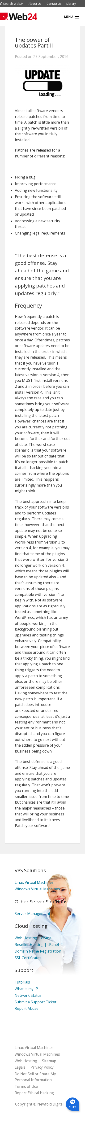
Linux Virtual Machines (34, 882)
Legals (20, 1067)
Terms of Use (26, 1086)
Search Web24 (13, 3)
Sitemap (49, 1060)
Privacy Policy (42, 1067)
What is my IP (26, 988)
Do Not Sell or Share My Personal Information (35, 1076)
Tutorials (22, 982)
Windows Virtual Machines (37, 889)
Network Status (28, 995)
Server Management (32, 913)
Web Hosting (26, 1060)
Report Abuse (26, 1008)
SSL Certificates (28, 957)
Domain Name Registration (38, 951)
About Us (35, 3)
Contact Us (54, 3)
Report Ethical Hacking (34, 1092)
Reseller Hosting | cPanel (37, 944)
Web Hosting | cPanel (33, 938)
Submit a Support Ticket (35, 1002)
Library (71, 3)
